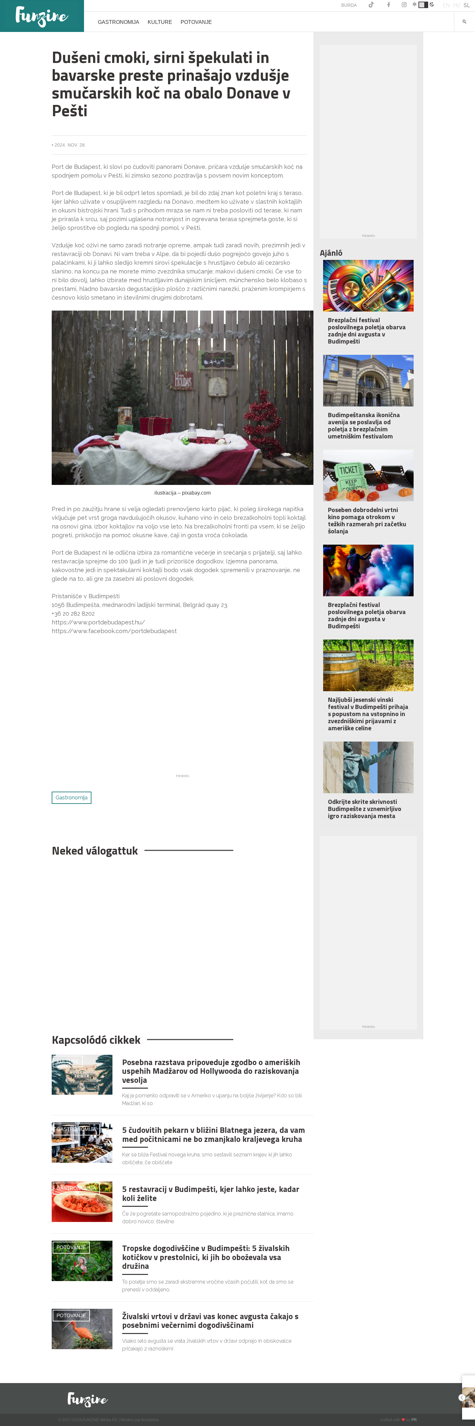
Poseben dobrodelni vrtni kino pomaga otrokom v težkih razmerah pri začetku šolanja (367, 520)
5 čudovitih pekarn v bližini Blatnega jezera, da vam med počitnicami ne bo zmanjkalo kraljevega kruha (213, 1134)
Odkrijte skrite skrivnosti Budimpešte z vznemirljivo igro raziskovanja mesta (364, 808)
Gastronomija (118, 22)
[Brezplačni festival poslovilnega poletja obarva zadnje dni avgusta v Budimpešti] (368, 290)
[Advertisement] (179, 941)
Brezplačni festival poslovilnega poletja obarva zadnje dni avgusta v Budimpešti (367, 330)
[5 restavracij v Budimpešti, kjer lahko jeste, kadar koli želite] (82, 1201)
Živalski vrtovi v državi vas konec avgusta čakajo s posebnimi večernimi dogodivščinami (210, 1320)
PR (414, 1420)
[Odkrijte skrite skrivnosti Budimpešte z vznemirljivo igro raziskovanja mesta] (368, 772)
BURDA (349, 5)
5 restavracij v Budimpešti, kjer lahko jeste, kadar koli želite (210, 1193)
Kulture (160, 22)
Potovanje (196, 22)
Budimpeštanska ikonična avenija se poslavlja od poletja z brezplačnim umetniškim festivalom (364, 425)
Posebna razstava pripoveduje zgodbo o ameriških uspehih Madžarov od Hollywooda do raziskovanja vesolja (211, 1071)
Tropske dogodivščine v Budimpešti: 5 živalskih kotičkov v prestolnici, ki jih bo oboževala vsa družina (206, 1257)
